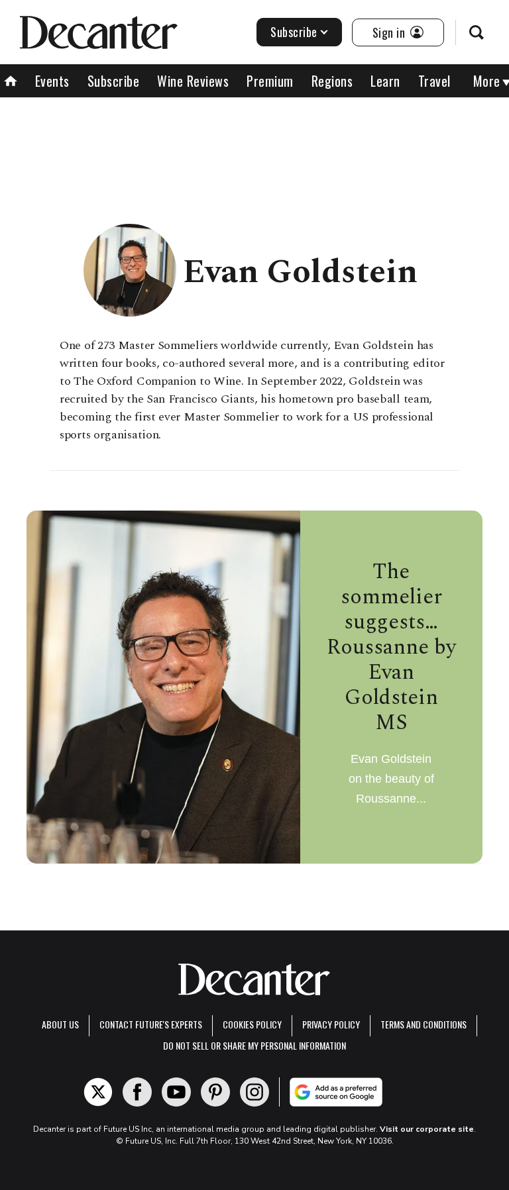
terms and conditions (423, 1024)
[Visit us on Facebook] (137, 1092)
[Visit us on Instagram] (254, 1092)
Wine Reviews (193, 81)
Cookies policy (252, 1024)
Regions (332, 81)
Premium (270, 81)
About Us (60, 1024)
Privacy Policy (331, 1024)
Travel (434, 81)
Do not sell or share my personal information (254, 1045)
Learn (385, 81)
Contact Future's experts (150, 1024)
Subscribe (293, 31)
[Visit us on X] (98, 1092)
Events (52, 81)
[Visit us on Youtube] (176, 1092)
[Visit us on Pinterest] (215, 1092)
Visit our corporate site (427, 1129)
